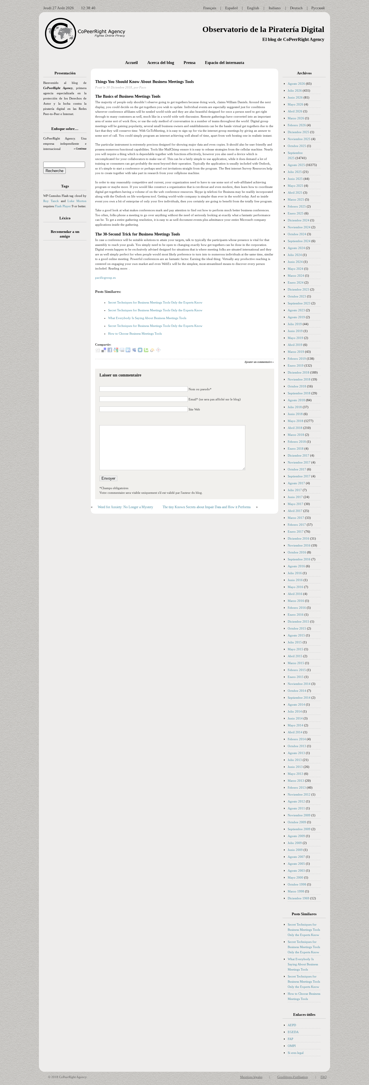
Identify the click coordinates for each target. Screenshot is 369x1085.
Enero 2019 (296, 365)
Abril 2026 (295, 111)
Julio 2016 (295, 573)
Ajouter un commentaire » (259, 362)
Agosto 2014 (296, 704)
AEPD (292, 1025)
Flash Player (63, 206)
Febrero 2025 (297, 206)
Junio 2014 (295, 718)
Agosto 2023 (296, 310)
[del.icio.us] (103, 351)
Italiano (275, 8)
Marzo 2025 (296, 199)
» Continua (80, 148)
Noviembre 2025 (299, 139)
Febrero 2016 (297, 607)
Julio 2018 (295, 407)
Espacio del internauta (224, 63)
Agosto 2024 (296, 248)
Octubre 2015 (297, 628)
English (253, 8)
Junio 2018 (295, 414)
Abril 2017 (295, 511)
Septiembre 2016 (299, 559)
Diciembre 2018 (298, 372)
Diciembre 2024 (298, 220)
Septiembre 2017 (299, 476)
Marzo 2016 (296, 600)
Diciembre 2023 (298, 289)
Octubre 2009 (297, 822)
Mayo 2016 (295, 587)
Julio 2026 (295, 90)
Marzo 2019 (296, 351)
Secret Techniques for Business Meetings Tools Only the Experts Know (155, 302)
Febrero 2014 (297, 739)
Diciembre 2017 (298, 455)
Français (209, 8)
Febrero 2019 (297, 358)
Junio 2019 (295, 331)
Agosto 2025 (296, 165)
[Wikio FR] (152, 351)
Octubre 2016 (297, 552)
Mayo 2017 (295, 504)
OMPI (292, 1046)
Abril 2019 (295, 344)
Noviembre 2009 (299, 815)
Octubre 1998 (297, 884)
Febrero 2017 (297, 524)
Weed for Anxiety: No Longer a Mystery (125, 507)
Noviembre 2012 (299, 794)
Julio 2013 (295, 760)
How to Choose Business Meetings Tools (135, 333)
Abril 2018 (295, 428)
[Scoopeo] (140, 351)
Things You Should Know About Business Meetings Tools (144, 82)
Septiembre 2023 (299, 303)
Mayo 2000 (295, 877)
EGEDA (293, 1032)
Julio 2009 (295, 843)
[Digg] (97, 351)
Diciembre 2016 (298, 538)
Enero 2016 (296, 614)
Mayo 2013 (295, 773)
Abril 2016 (295, 594)
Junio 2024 (295, 261)
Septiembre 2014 (299, 697)
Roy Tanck (51, 201)
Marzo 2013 (296, 780)
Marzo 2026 (296, 118)
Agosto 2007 (296, 856)
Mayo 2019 (295, 338)
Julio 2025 (295, 172)
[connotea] (158, 351)
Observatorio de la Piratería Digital (263, 29)
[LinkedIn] (128, 351)
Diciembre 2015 (298, 621)
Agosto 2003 (296, 870)
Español (231, 8)
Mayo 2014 (295, 725)
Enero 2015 (296, 677)
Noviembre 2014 (299, 683)
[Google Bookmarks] (116, 351)
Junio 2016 (295, 580)
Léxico (65, 218)
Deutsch (296, 8)
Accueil (131, 63)
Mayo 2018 (295, 421)
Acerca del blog (160, 63)
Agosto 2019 (296, 317)
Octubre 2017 (297, 469)
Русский (318, 8)
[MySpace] (134, 351)
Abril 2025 (295, 192)
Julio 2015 (295, 642)
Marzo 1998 (296, 891)
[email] (122, 351)
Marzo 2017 (296, 517)
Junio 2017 (295, 497)
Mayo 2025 (295, 185)
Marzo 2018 (296, 434)
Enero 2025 (296, 213)
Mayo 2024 (295, 268)
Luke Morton (76, 201)
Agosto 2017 (296, 483)
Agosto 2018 (296, 400)
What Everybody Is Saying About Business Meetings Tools (147, 318)
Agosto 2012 (296, 801)
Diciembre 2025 (298, 132)
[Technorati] (146, 351)
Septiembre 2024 (299, 241)
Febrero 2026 (297, 125)
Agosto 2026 (296, 83)
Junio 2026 (295, 97)
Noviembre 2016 (299, 545)
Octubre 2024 (297, 234)
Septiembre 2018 (299, 393)
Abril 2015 (295, 656)
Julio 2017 (295, 490)
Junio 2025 (295, 178)
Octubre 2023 (297, 296)
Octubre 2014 (297, 690)
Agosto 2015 (296, 635)
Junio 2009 (295, 850)
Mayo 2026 (295, 104)
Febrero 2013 (297, 787)
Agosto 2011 (296, 808)
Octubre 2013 (297, 746)
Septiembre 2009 (299, 829)
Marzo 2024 (296, 275)
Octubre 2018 (297, 386)
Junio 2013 (295, 766)
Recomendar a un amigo (65, 233)
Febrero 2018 (297, 441)
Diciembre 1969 (298, 898)
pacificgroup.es (105, 277)
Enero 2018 (296, 448)
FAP (290, 1039)
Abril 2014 (295, 732)
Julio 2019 (295, 324)
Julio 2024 (295, 255)
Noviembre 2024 (299, 227)
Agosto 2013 (296, 753)
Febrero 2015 (297, 670)
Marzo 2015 (296, 663)
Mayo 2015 (295, 649)
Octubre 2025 (297, 146)
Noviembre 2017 (299, 462)
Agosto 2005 (296, 863)
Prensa (189, 63)
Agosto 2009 (296, 836)
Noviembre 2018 (299, 379)
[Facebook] (110, 351)
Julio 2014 (295, 711)
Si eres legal (296, 1052)
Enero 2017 (296, 531)
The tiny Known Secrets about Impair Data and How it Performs (207, 507)
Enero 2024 (296, 282)
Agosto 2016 (296, 566)
